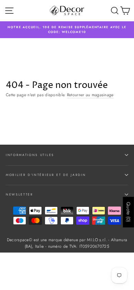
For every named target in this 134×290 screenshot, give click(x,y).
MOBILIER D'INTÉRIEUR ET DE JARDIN (46, 174)
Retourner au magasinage (90, 95)
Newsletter (19, 194)
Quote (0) (128, 212)
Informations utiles (30, 155)
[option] (67, 30)
